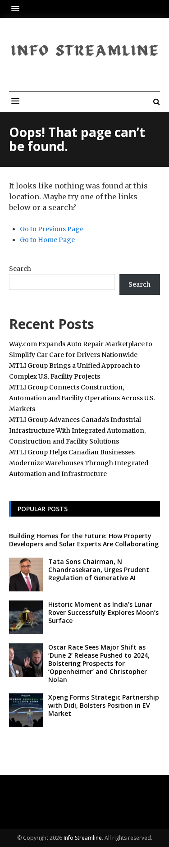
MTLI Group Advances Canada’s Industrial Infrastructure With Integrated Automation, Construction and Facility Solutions (77, 430)
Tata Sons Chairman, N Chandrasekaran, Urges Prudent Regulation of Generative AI (98, 569)
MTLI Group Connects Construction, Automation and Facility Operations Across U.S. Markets (82, 398)
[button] (17, 8)
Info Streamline (83, 838)
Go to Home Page (47, 240)
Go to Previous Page (51, 229)
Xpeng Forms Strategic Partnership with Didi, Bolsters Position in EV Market (103, 705)
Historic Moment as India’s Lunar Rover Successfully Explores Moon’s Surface (103, 612)
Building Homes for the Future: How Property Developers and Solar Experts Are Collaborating (84, 539)
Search (20, 269)
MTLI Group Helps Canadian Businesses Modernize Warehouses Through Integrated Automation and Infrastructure (78, 463)
